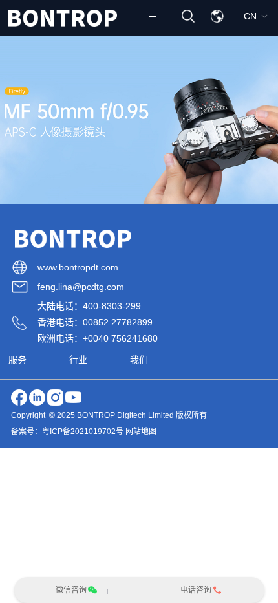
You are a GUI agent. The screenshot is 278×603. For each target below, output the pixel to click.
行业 (78, 360)
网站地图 (140, 431)
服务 (17, 360)
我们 (139, 360)
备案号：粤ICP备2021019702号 (67, 431)
